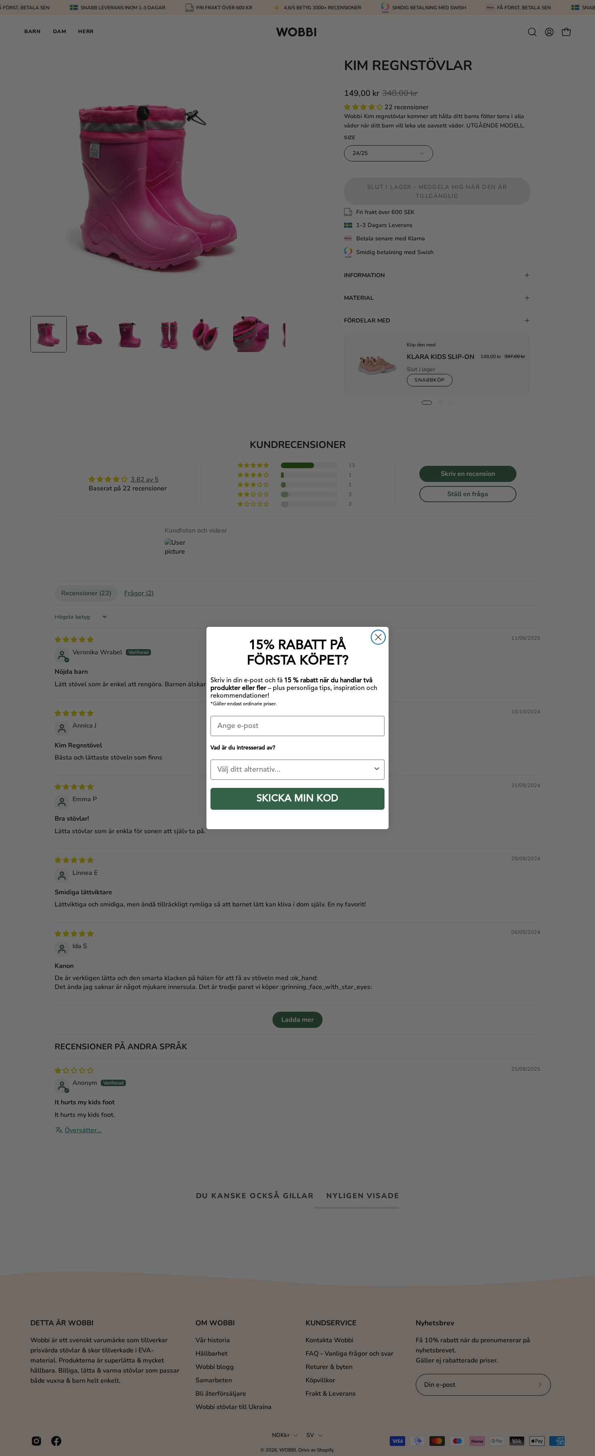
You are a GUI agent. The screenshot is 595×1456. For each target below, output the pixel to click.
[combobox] (295, 769)
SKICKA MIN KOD (297, 799)
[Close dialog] (378, 637)
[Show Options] (377, 769)
